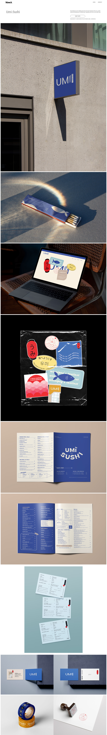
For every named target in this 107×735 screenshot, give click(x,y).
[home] (9, 1)
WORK (94, 2)
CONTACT (100, 2)
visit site (77, 16)
